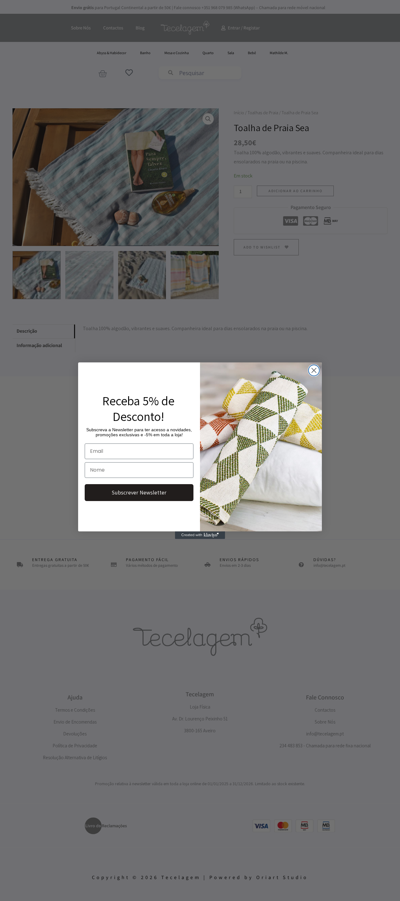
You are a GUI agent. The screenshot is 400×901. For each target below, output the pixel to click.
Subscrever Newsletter (139, 492)
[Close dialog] (313, 370)
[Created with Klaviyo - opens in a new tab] (200, 535)
